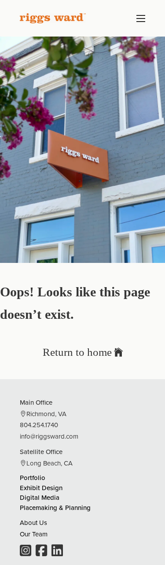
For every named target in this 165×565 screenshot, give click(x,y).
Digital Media (39, 497)
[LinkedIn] (57, 551)
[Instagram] (25, 551)
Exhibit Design (41, 487)
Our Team (34, 534)
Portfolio (32, 477)
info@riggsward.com (49, 436)
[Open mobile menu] (140, 18)
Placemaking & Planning (55, 507)
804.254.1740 (39, 424)
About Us (33, 522)
